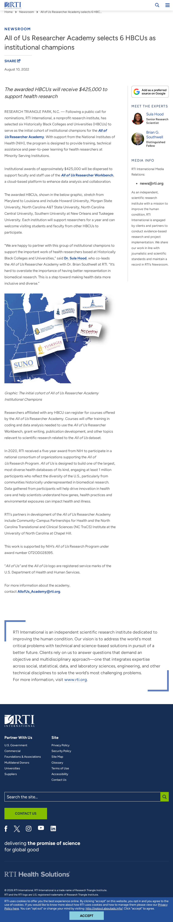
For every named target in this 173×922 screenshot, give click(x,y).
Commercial (12, 751)
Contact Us (58, 779)
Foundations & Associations (22, 756)
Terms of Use (60, 768)
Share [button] (10, 61)
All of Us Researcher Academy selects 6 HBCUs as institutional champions (72, 12)
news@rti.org (152, 183)
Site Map (57, 756)
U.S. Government (15, 745)
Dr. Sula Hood (75, 258)
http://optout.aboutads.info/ (104, 908)
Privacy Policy (60, 745)
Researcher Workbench (87, 175)
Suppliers (10, 774)
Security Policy (61, 751)
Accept (92, 916)
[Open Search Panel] (157, 5)
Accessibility (59, 774)
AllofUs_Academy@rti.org (39, 591)
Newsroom (26, 12)
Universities (12, 768)
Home (8, 12)
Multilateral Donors (16, 762)
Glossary (57, 762)
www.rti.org (75, 679)
